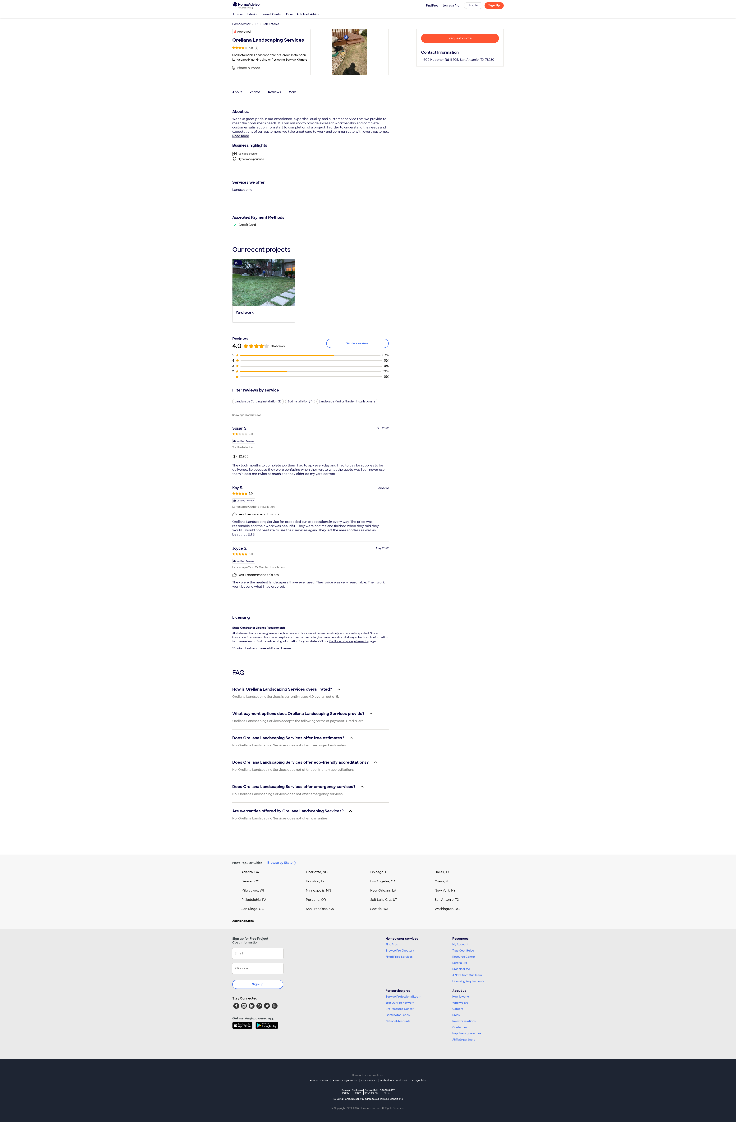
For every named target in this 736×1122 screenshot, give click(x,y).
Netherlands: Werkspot (393, 1080)
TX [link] (256, 24)
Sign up (258, 984)
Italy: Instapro (368, 1080)
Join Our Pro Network (400, 1002)
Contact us (459, 1027)
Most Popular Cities (247, 863)
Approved (244, 31)
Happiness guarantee (466, 1033)
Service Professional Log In (403, 996)
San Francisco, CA (320, 909)
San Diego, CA (253, 909)
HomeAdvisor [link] (241, 24)
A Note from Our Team (467, 975)
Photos (255, 92)
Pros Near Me (461, 969)
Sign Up (494, 5)
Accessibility (387, 1092)
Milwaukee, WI (253, 890)
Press (456, 1015)
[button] (263, 290)
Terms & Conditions (391, 1099)
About (237, 92)
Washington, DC (447, 909)
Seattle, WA (379, 909)
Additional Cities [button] (243, 921)
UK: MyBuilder (418, 1080)
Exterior (252, 14)
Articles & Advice (308, 14)
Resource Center (463, 956)
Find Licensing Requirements (348, 641)
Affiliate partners (463, 1039)
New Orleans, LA (383, 890)
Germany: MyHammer (344, 1080)
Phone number (248, 68)
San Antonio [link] (271, 24)
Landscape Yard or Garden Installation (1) (347, 401)
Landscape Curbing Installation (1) (258, 401)
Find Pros (392, 944)
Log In (473, 5)
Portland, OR (316, 900)
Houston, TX (315, 881)
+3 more (302, 59)
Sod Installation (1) (300, 401)
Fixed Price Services (399, 956)
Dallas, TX (442, 872)
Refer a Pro (459, 963)
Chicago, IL (379, 872)
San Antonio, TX (447, 900)
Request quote (460, 38)
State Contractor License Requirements (258, 627)
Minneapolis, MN (318, 890)
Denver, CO (251, 881)
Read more (240, 136)
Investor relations (464, 1021)
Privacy (346, 1091)
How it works (461, 996)
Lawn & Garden (271, 14)
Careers (457, 1009)
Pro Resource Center (400, 1009)
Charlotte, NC (317, 872)
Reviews (274, 92)
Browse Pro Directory (400, 950)
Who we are (460, 1002)
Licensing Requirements (468, 981)
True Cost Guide (463, 950)
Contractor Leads (398, 1015)
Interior (238, 14)
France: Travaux (319, 1080)
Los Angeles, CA (383, 881)
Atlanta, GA (250, 872)
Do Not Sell (371, 1091)
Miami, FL (442, 881)
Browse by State (279, 863)
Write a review (357, 343)
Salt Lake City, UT (383, 900)
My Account (460, 944)
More (289, 14)
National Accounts (398, 1021)
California (357, 1091)
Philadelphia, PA (254, 900)
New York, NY (445, 890)
